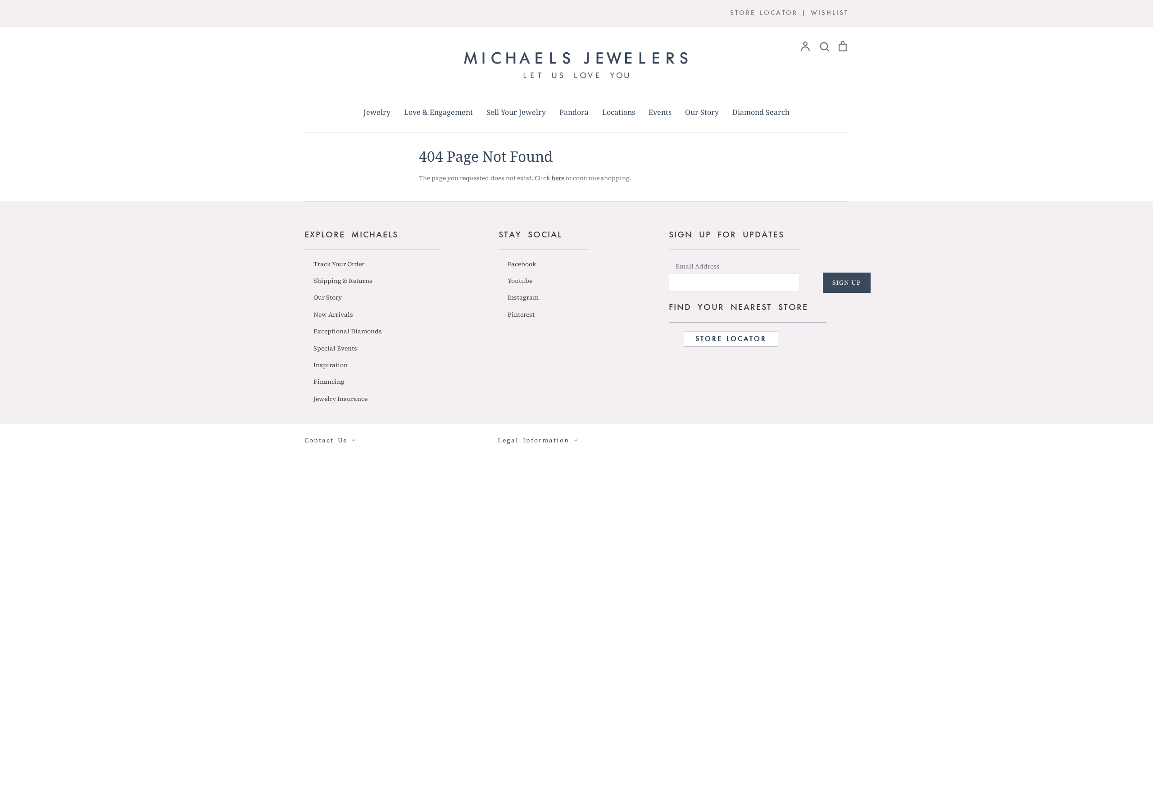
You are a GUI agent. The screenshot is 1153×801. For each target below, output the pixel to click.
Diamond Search (761, 112)
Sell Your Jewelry (516, 112)
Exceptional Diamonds (347, 331)
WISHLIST (830, 13)
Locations (618, 112)
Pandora (574, 112)
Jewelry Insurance (340, 398)
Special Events (335, 348)
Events (660, 112)
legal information (535, 440)
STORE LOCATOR (764, 13)
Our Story (702, 112)
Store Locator (731, 339)
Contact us (327, 440)
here (557, 177)
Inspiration (330, 364)
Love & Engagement (438, 112)
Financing (329, 381)
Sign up (846, 282)
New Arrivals (333, 314)
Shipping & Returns (342, 280)
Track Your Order (338, 264)
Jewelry (376, 112)
